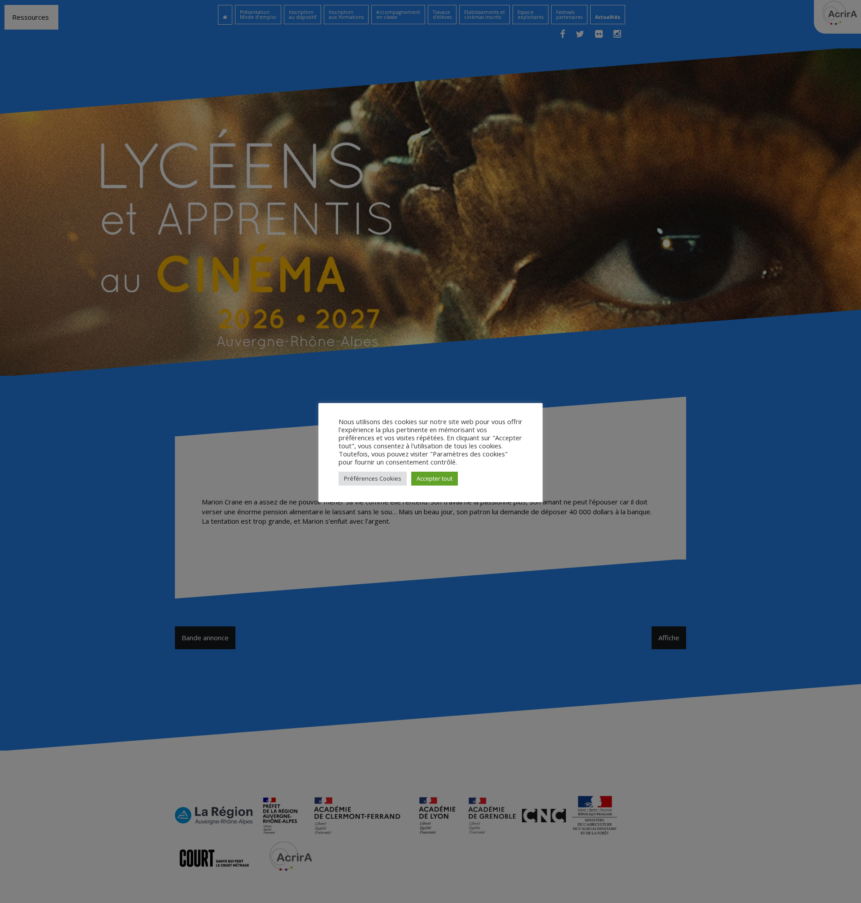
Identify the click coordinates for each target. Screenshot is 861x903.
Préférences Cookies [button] (372, 478)
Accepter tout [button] (434, 478)
